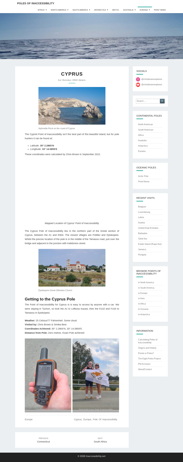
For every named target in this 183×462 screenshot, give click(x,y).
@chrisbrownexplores (151, 79)
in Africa (142, 304)
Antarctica (100, 10)
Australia (128, 10)
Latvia (141, 217)
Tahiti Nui (142, 239)
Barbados (142, 233)
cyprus (78, 419)
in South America (146, 288)
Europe (29, 419)
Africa (41, 10)
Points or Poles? (146, 353)
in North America (146, 282)
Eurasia (144, 10)
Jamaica (142, 249)
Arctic (115, 10)
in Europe (142, 293)
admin (82, 80)
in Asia (141, 298)
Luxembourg (144, 212)
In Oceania (143, 309)
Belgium (142, 207)
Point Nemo (160, 10)
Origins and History (147, 348)
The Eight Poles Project (149, 358)
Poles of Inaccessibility (35, 3)
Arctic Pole (143, 176)
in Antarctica (144, 314)
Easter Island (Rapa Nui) (150, 244)
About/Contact (145, 369)
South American (145, 130)
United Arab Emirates (148, 228)
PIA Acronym (144, 364)
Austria (141, 222)
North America (58, 10)
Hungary (142, 254)
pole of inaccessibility (105, 419)
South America (80, 10)
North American (145, 124)
